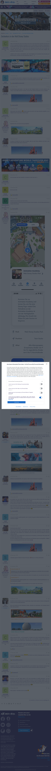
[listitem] (25, 381)
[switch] (41, 384)
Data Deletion (18, 406)
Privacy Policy (32, 406)
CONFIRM (16, 402)
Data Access (25, 406)
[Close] (47, 364)
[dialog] (25, 385)
